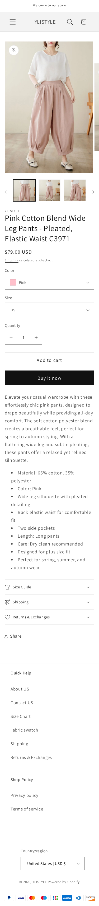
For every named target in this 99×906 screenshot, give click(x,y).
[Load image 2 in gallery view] (50, 190)
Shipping (11, 260)
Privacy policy (25, 795)
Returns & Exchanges (31, 757)
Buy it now (49, 378)
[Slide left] (6, 192)
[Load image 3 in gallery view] (75, 190)
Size (8, 297)
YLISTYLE (39, 882)
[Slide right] (93, 192)
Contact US (22, 702)
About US (20, 689)
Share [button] (16, 636)
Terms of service (27, 809)
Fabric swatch (24, 730)
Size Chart (21, 716)
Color (9, 270)
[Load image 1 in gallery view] (24, 190)
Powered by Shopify (64, 882)
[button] (13, 22)
